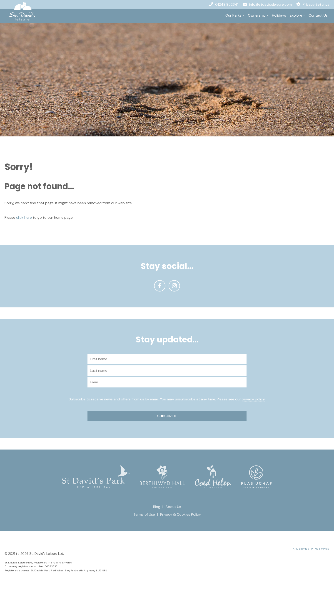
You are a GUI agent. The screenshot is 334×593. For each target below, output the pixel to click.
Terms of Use (144, 514)
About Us (173, 506)
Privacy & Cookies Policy (180, 514)
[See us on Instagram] (174, 285)
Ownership (257, 15)
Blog (156, 506)
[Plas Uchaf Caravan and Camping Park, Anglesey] (256, 476)
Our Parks (233, 15)
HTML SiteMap (320, 548)
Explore (296, 15)
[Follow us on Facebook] (159, 285)
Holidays (279, 15)
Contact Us (318, 15)
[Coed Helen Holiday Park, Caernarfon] (213, 476)
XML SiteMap (301, 548)
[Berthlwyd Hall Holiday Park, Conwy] (162, 476)
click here (24, 217)
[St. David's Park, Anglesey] (96, 476)
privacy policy (253, 399)
